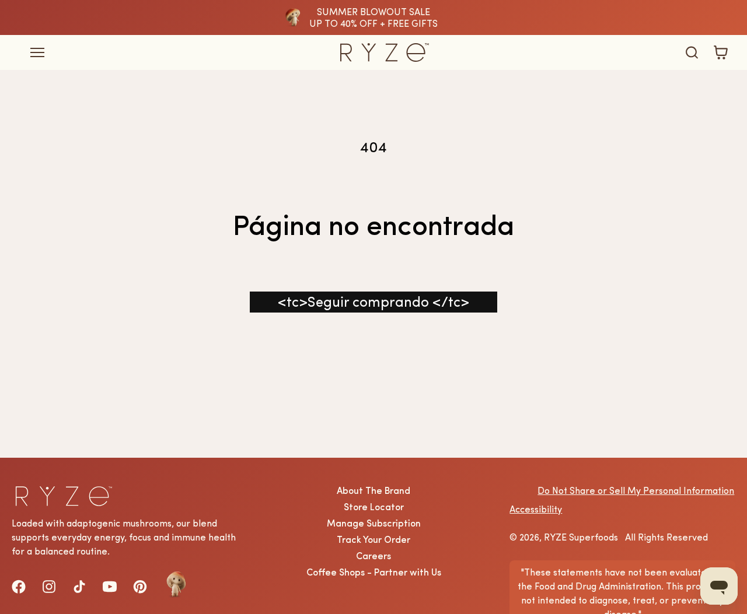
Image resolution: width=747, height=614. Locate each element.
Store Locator (374, 506)
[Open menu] (163, 52)
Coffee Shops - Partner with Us (373, 572)
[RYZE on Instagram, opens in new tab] (49, 587)
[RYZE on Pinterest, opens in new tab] (140, 587)
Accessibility (535, 509)
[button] (691, 52)
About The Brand (373, 490)
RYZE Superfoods (581, 537)
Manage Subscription (374, 523)
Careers (373, 555)
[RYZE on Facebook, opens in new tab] (19, 587)
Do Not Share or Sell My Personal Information (635, 490)
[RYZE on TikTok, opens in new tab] (79, 587)
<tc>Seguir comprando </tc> (373, 302)
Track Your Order (373, 539)
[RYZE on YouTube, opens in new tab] (110, 587)
